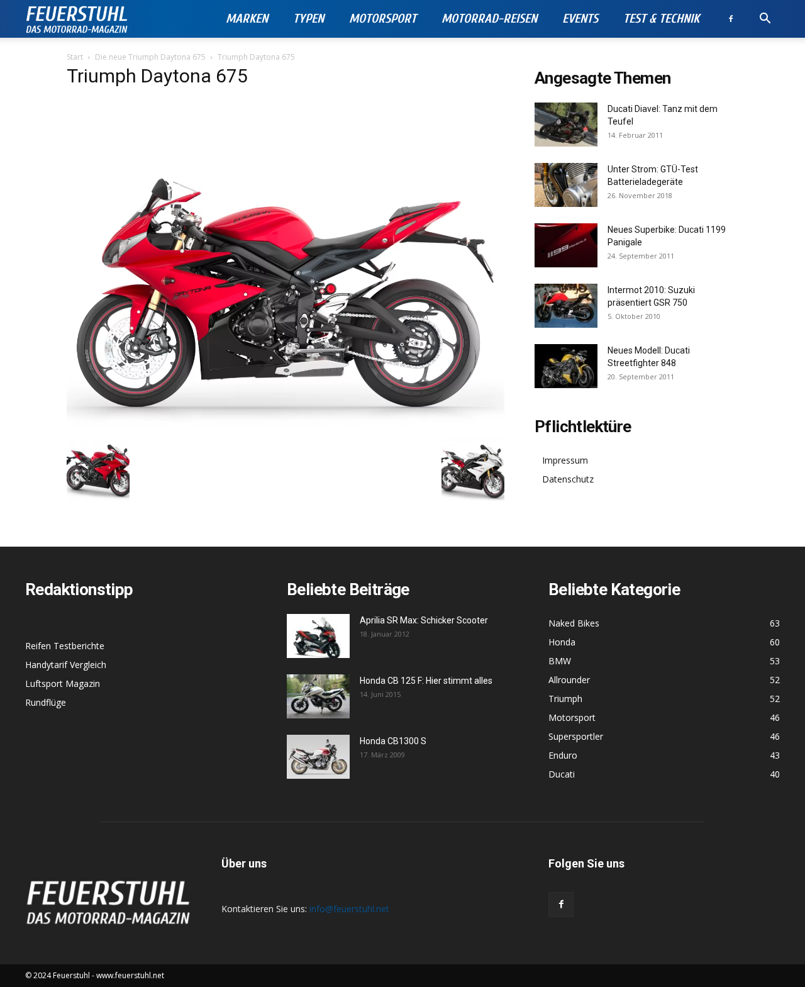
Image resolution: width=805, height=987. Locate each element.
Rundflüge (45, 702)
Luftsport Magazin (62, 683)
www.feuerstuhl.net (130, 975)
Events (580, 18)
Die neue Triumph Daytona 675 (150, 57)
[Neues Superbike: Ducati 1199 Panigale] (566, 245)
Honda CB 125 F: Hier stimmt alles (426, 681)
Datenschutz (568, 479)
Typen (308, 18)
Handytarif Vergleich (65, 665)
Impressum (565, 460)
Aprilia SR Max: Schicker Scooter (424, 620)
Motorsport (382, 18)
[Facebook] (730, 19)
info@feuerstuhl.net (349, 909)
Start (75, 57)
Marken (247, 18)
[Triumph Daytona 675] (285, 425)
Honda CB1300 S (393, 741)
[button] (765, 20)
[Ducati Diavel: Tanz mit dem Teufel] (566, 125)
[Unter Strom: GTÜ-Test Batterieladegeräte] (566, 185)
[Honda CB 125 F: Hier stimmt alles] (318, 696)
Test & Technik (661, 18)
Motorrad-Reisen (489, 18)
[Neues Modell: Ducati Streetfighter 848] (566, 366)
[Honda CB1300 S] (318, 757)
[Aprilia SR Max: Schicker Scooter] (318, 636)
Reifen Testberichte (64, 646)
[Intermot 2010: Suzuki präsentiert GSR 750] (566, 306)
